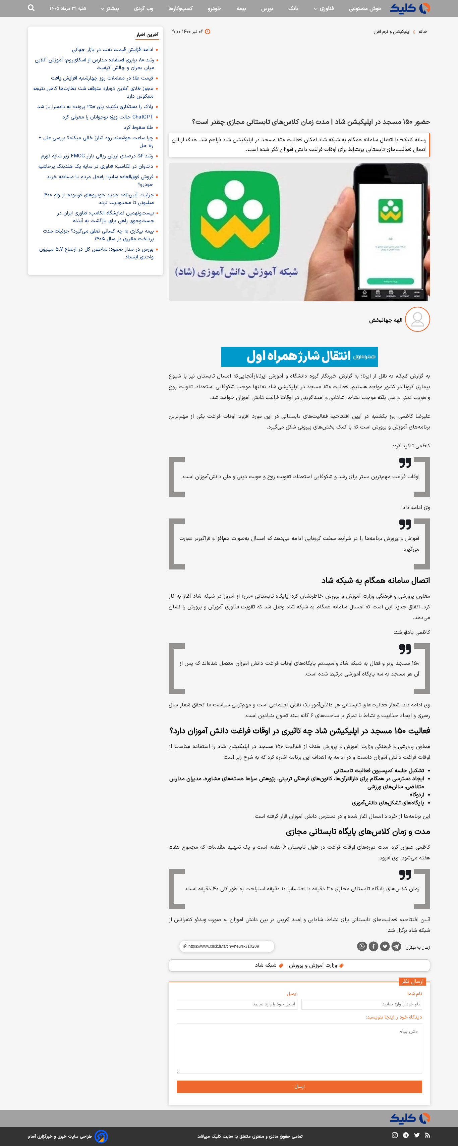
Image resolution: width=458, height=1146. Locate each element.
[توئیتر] (385, 947)
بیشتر (112, 9)
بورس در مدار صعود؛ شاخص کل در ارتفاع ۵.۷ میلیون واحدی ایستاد (96, 253)
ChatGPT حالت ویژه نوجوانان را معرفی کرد (107, 117)
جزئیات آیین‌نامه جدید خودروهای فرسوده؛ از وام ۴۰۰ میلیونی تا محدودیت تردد (99, 199)
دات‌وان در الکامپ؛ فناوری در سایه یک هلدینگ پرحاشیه (95, 166)
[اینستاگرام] (395, 1136)
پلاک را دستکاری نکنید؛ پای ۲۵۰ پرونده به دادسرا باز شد (95, 107)
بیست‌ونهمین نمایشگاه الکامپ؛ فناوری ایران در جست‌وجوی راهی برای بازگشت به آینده (105, 217)
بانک (293, 9)
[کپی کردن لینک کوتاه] (224, 946)
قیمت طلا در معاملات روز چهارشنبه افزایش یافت (102, 78)
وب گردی (143, 9)
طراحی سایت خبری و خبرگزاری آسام (60, 1136)
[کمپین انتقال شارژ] (299, 357)
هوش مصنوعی (365, 9)
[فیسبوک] (373, 947)
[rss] (427, 1136)
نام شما (414, 993)
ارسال (299, 1086)
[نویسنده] (417, 321)
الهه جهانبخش (385, 320)
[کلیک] (410, 8)
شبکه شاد (266, 965)
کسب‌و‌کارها (180, 9)
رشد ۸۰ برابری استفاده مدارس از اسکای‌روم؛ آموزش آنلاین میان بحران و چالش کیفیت (94, 64)
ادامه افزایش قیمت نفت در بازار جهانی (112, 50)
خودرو (214, 9)
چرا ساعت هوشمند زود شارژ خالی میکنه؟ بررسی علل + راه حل (96, 142)
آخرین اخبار (147, 34)
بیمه (241, 9)
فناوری (326, 9)
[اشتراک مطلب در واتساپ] (362, 946)
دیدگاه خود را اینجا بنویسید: (394, 1017)
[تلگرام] (396, 947)
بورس (267, 9)
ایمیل (292, 993)
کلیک (216, 1136)
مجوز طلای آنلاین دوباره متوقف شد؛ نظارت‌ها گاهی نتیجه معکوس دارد (93, 92)
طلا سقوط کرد (138, 128)
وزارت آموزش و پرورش (314, 965)
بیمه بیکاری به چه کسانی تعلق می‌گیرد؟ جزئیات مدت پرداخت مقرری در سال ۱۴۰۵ (98, 235)
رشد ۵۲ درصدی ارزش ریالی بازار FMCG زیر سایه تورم (97, 156)
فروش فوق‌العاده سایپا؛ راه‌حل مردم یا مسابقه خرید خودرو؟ (100, 181)
